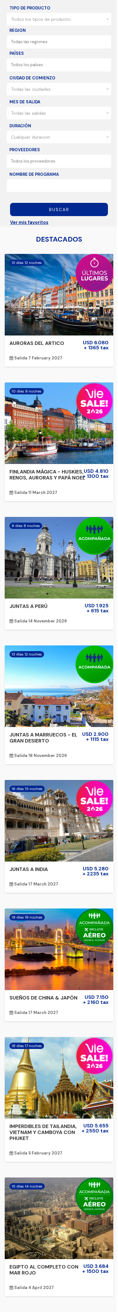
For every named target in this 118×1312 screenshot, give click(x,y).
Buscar (59, 209)
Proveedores (24, 149)
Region (17, 30)
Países (16, 53)
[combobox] (59, 19)
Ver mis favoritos (29, 222)
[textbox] (61, 42)
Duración (20, 126)
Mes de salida (24, 102)
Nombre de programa (34, 174)
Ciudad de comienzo (32, 78)
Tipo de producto (29, 8)
